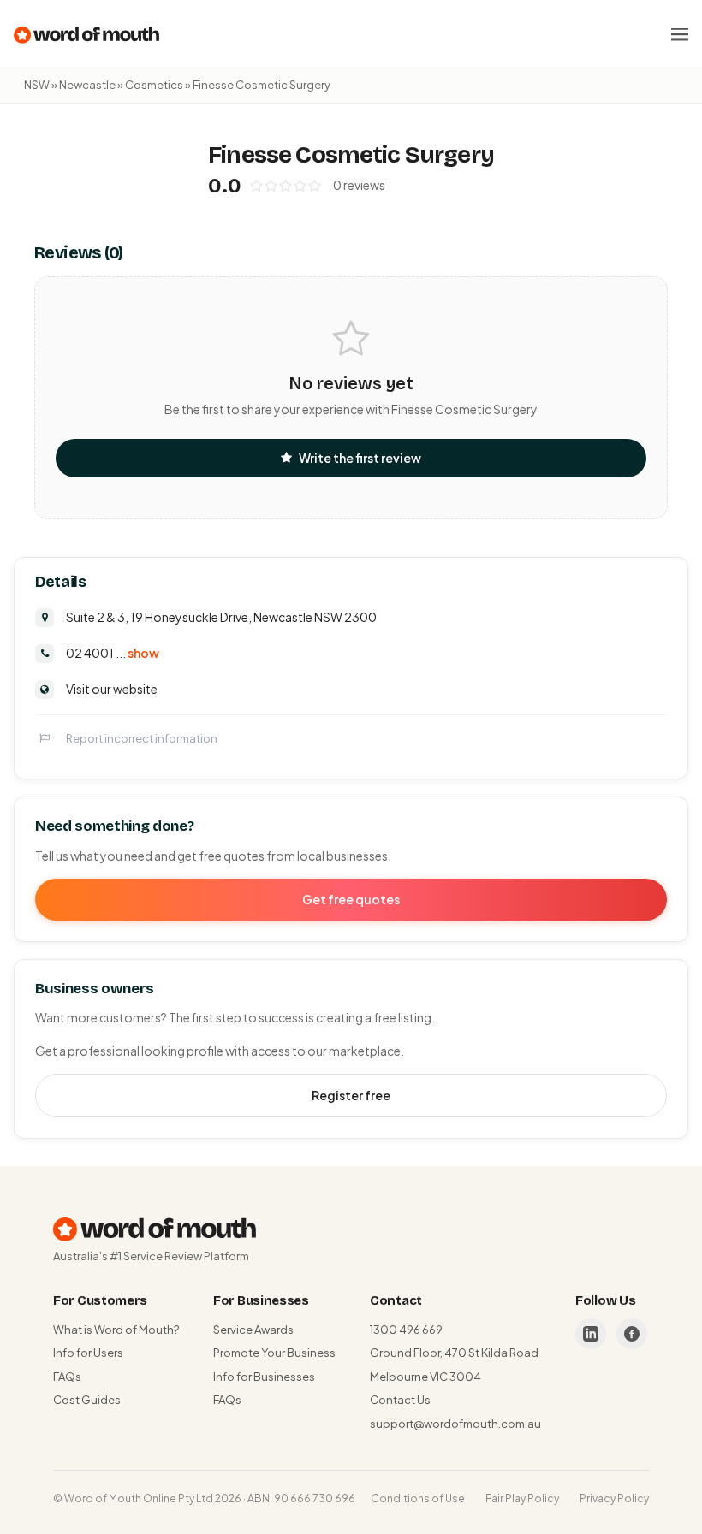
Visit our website (112, 688)
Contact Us (400, 1400)
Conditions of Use (418, 1498)
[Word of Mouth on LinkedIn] (590, 1333)
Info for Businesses (264, 1376)
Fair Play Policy (522, 1498)
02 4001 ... (112, 652)
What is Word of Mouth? (116, 1329)
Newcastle (87, 85)
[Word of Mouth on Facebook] (631, 1333)
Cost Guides (87, 1400)
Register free (351, 1095)
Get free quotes (351, 899)
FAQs (67, 1376)
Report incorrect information (141, 738)
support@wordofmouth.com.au (455, 1423)
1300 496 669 (406, 1329)
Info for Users (88, 1352)
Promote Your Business (274, 1352)
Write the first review (360, 457)
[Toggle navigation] (679, 34)
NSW (37, 85)
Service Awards (253, 1329)
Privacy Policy (614, 1498)
